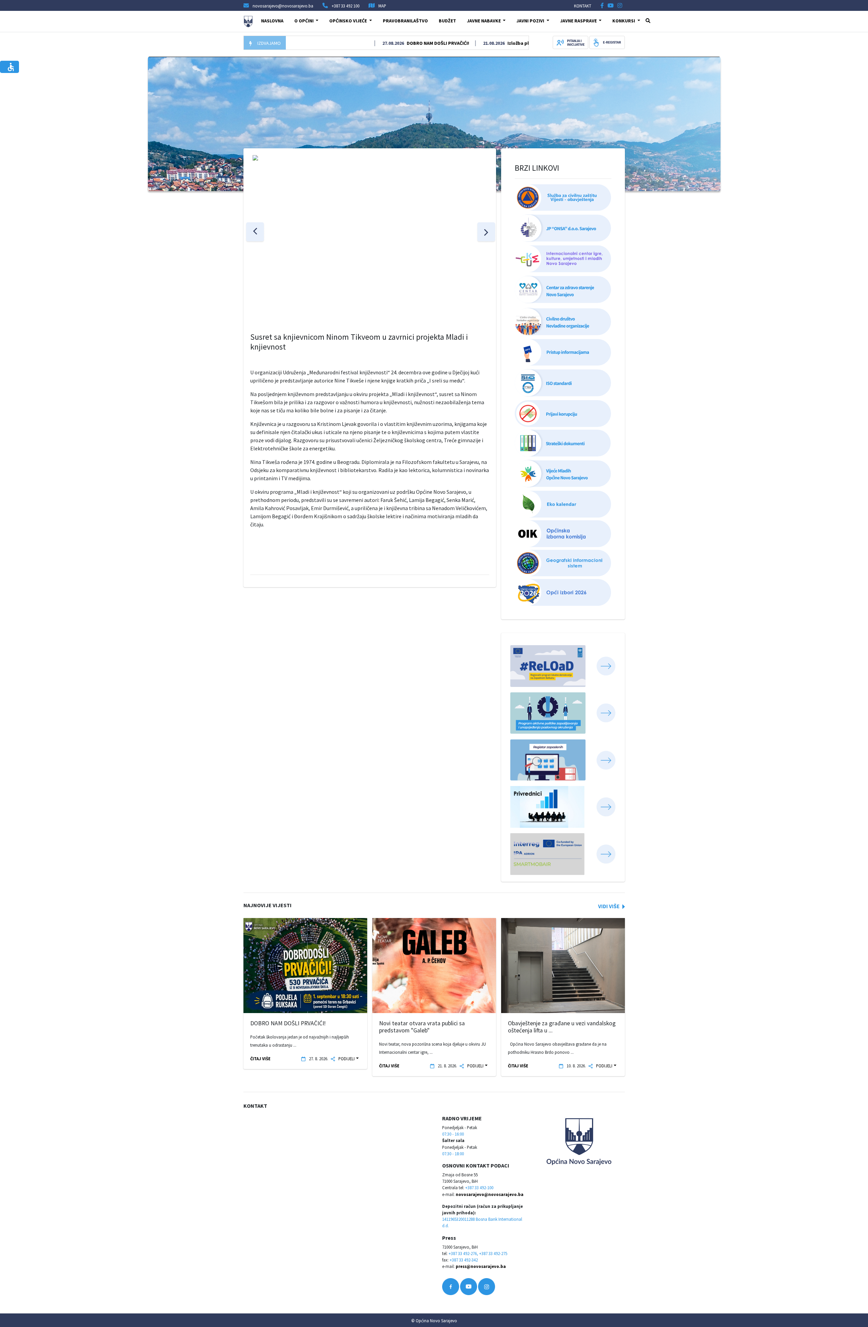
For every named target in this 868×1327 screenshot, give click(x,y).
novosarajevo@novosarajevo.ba (490, 1194)
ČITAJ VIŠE (260, 1058)
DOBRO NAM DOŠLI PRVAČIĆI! (404, 43)
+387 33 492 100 (345, 5)
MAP (382, 5)
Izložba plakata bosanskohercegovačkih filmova (528, 43)
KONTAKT (582, 5)
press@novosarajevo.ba (481, 1266)
